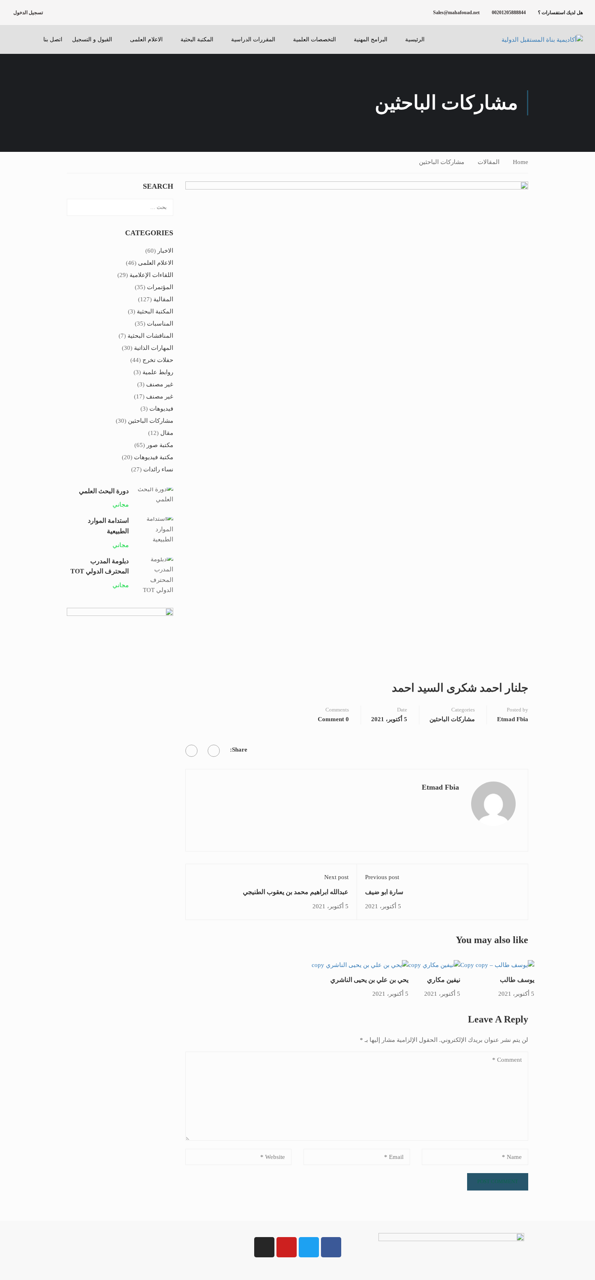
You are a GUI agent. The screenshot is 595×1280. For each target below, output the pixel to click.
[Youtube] (286, 1247)
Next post (336, 877)
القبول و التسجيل (92, 39)
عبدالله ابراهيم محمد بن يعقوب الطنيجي (295, 891)
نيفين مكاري (443, 979)
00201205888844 (509, 12)
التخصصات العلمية (314, 39)
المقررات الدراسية (253, 39)
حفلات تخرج (157, 360)
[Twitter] (191, 751)
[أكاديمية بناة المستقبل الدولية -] (532, 39)
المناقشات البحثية (150, 335)
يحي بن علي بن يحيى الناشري (369, 979)
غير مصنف (159, 384)
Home (520, 162)
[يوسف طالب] (497, 964)
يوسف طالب (517, 979)
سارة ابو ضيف (384, 891)
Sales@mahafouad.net (456, 12)
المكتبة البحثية (197, 39)
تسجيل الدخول (28, 12)
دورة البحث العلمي (104, 491)
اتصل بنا (52, 39)
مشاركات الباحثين (441, 162)
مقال (166, 433)
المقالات (488, 162)
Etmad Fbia (512, 719)
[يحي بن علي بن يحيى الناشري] (360, 964)
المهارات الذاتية (153, 348)
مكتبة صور (160, 445)
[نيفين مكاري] (434, 964)
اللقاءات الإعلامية (151, 275)
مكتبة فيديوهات (153, 457)
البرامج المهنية (370, 39)
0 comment (333, 719)
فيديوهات (161, 408)
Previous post (382, 877)
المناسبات (160, 323)
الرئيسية (415, 39)
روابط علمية (157, 372)
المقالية (163, 299)
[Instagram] (264, 1247)
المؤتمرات (160, 287)
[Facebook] (214, 751)
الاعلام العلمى (146, 39)
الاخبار (165, 250)
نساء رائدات (158, 469)
